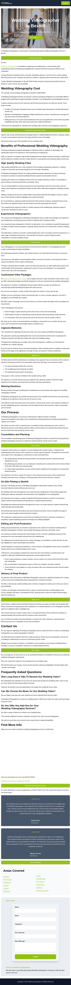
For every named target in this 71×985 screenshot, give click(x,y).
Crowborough (40, 879)
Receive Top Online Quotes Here (35, 785)
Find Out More (35, 242)
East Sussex (12, 781)
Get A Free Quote (35, 862)
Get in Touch (35, 445)
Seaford (6, 885)
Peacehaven (40, 882)
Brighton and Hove (42, 890)
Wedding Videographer (8, 66)
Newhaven (6, 891)
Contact (65, 3)
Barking (27, 781)
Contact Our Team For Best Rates (35, 130)
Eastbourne (20, 781)
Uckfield (6, 888)
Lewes (38, 876)
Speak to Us (35, 355)
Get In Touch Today (35, 58)
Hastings (4, 781)
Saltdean (39, 887)
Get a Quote (34, 37)
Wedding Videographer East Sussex (15, 279)
